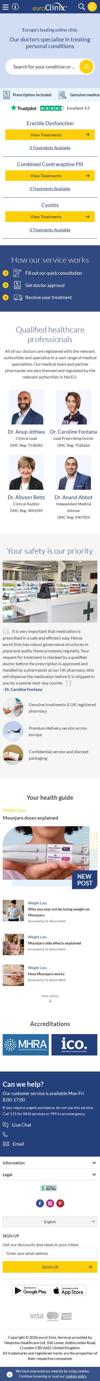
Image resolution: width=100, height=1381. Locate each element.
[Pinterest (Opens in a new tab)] (60, 1203)
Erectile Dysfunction (50, 123)
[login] (92, 6)
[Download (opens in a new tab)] (30, 1290)
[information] (15, 6)
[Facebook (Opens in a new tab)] (40, 1203)
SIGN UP (50, 1266)
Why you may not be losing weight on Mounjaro (59, 912)
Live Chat (21, 1125)
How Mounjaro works (46, 973)
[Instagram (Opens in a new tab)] (50, 1203)
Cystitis (50, 205)
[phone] (7, 1134)
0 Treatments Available (50, 147)
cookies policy (76, 1376)
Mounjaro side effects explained (54, 943)
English (50, 1221)
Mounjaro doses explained (30, 818)
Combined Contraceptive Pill (50, 164)
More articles (50, 996)
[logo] (50, 6)
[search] (81, 6)
